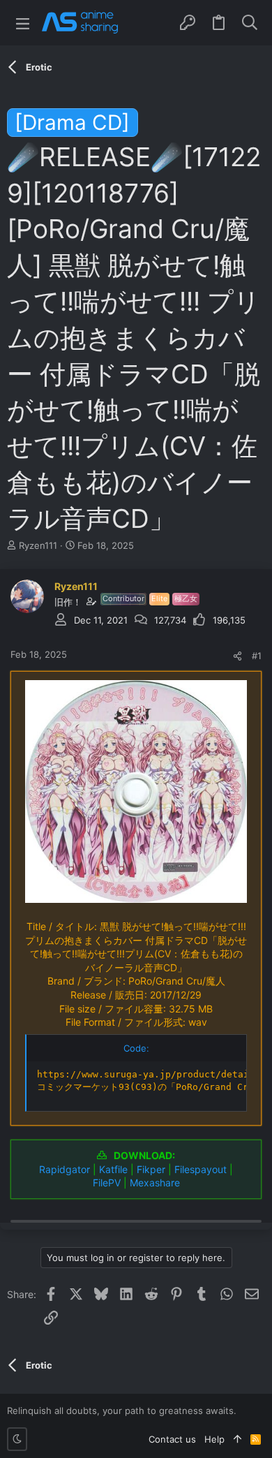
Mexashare (155, 1182)
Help (214, 1439)
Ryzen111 (38, 545)
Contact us (172, 1439)
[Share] (237, 656)
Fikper (151, 1169)
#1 (257, 655)
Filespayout (200, 1169)
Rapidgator (64, 1169)
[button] (22, 22)
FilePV (107, 1182)
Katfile (113, 1169)
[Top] (237, 1439)
